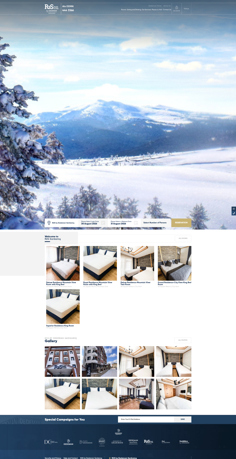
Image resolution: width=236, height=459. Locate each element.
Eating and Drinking (134, 10)
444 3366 (68, 10)
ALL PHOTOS (182, 340)
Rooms (123, 10)
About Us (167, 6)
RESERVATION (181, 223)
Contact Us (167, 10)
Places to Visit (157, 10)
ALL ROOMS (183, 238)
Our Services (146, 10)
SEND (183, 419)
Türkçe (186, 9)
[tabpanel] (118, 115)
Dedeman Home (155, 6)
